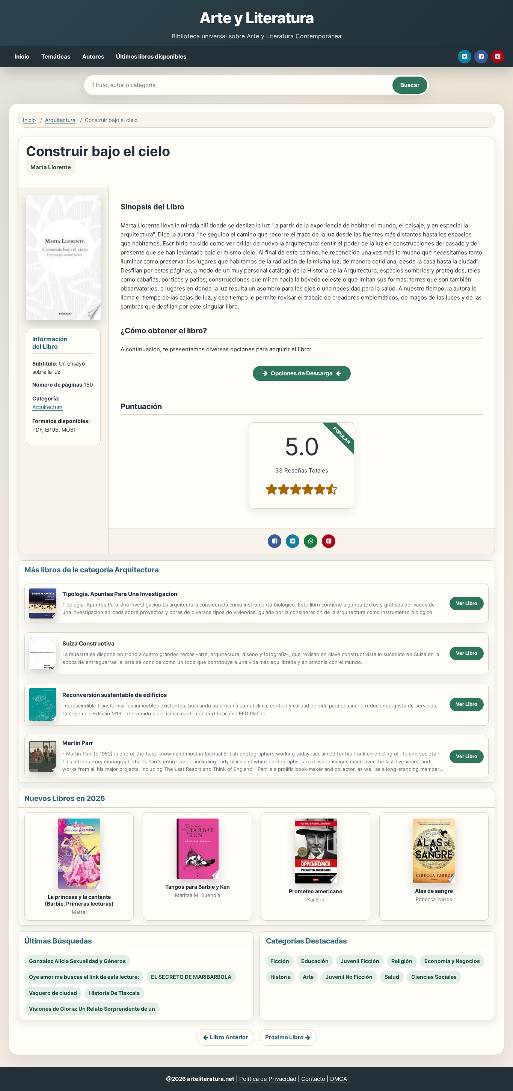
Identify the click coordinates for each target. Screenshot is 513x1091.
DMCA (338, 1078)
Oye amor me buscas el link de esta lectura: (84, 977)
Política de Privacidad (267, 1078)
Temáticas (55, 56)
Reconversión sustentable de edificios (114, 694)
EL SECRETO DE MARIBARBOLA (191, 977)
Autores (93, 56)
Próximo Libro (284, 1037)
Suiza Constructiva (88, 643)
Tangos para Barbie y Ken (197, 886)
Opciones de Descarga (302, 373)
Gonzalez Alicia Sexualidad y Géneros (77, 961)
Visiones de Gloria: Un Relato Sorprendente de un (92, 1008)
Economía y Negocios (452, 961)
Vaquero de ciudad (53, 993)
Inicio (22, 56)
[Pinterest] (497, 56)
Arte (308, 977)
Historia (280, 977)
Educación (315, 961)
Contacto (313, 1078)
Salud (392, 977)
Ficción (279, 961)
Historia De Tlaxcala (114, 993)
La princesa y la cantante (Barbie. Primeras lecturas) (79, 900)
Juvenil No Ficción (349, 977)
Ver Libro (466, 603)
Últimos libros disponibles (151, 56)
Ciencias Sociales (434, 977)
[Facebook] (481, 56)
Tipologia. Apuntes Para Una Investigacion (119, 593)
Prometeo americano (316, 891)
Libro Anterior (229, 1037)
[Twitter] (464, 56)
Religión (401, 961)
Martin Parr (77, 742)
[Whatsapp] (310, 541)
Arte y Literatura (256, 18)
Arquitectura (60, 120)
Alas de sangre (434, 891)
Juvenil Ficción (360, 961)
